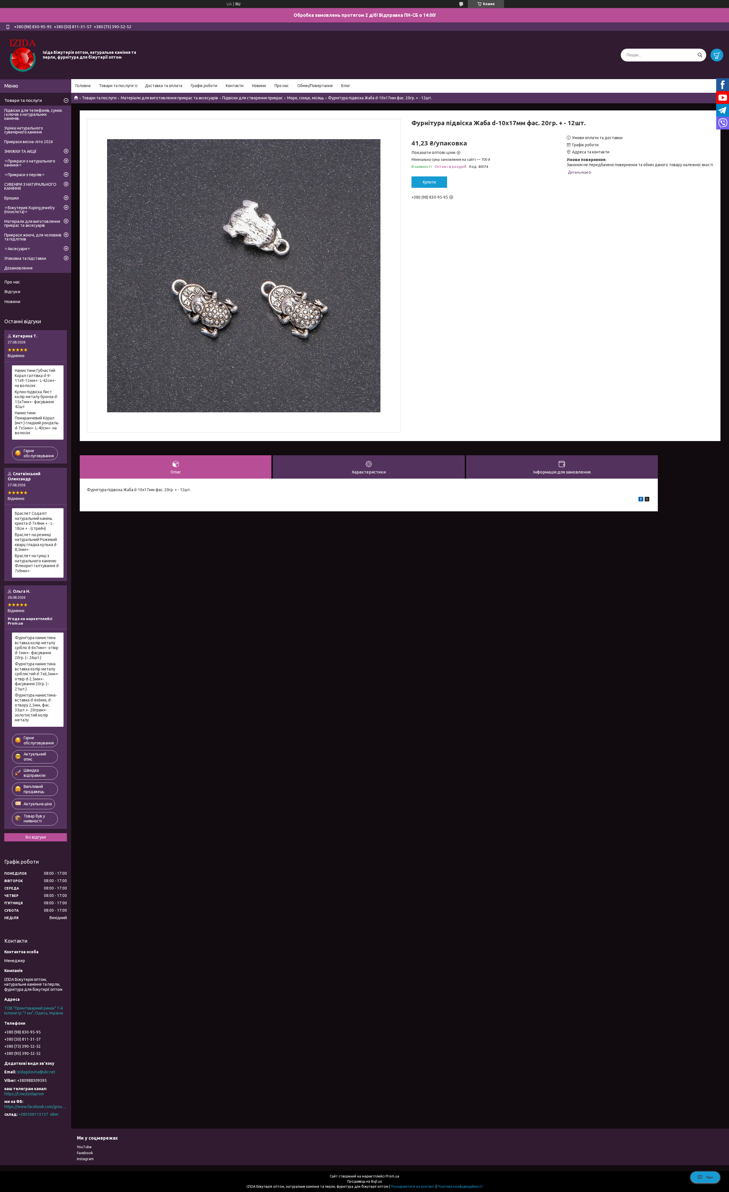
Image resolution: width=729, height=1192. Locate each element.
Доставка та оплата (163, 85)
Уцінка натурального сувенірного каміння (23, 130)
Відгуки (12, 291)
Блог (345, 85)
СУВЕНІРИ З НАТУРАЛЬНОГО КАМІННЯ (30, 186)
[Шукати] (699, 55)
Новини (259, 85)
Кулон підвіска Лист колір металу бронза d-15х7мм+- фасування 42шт (36, 399)
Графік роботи (204, 85)
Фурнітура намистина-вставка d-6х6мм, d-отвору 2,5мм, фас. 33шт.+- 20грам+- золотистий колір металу (36, 707)
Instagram (85, 1159)
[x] (647, 500)
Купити (429, 182)
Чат (709, 1177)
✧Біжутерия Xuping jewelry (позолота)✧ (29, 209)
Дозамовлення (18, 268)
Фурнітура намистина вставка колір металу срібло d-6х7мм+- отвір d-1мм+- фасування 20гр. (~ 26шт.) (36, 647)
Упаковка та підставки (25, 258)
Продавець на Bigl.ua (364, 1181)
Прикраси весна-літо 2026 (28, 141)
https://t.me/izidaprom (24, 1094)
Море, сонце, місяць (305, 98)
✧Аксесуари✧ (17, 248)
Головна (83, 85)
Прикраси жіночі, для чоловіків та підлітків (33, 237)
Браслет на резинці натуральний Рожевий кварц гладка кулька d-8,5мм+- (36, 542)
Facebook (85, 1153)
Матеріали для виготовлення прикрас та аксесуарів (169, 98)
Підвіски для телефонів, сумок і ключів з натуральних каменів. (33, 114)
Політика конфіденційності (460, 1186)
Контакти (234, 85)
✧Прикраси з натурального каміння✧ (29, 163)
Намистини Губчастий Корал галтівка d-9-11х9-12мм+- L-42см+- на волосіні (35, 378)
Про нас (282, 85)
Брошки (11, 198)
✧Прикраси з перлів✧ (24, 174)
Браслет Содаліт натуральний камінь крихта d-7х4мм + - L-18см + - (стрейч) (34, 521)
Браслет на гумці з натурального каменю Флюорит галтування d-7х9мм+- (37, 563)
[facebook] (640, 500)
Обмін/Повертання (315, 85)
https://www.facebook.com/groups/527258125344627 (35, 1106)
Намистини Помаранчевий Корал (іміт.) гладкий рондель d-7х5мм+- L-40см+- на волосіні (37, 423)
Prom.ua (392, 1176)
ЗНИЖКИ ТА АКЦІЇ (20, 151)
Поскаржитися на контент (413, 1186)
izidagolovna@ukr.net (36, 1072)
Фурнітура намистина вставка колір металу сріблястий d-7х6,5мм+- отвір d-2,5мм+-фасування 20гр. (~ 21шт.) (37, 676)
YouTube (84, 1147)
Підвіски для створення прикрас (252, 98)
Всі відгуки (36, 837)
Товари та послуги (116, 85)
